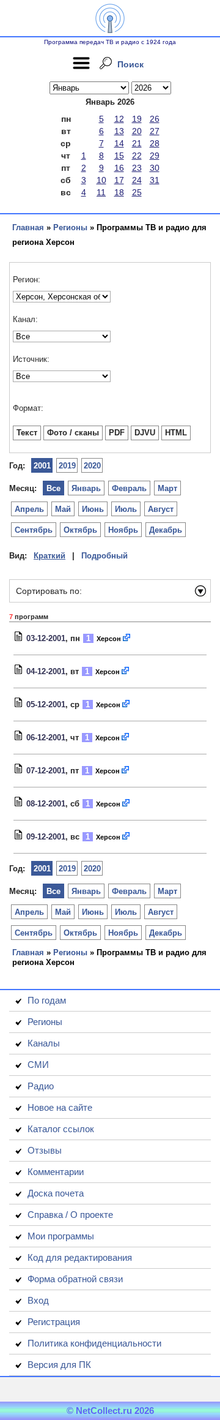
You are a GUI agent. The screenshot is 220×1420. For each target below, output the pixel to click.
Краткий (49, 555)
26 (155, 119)
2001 (42, 465)
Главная (28, 227)
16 (119, 168)
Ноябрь (123, 530)
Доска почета (56, 1193)
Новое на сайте (60, 1107)
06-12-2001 (45, 737)
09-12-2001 (45, 836)
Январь (86, 488)
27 (155, 131)
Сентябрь (34, 530)
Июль (126, 509)
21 (137, 143)
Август (161, 509)
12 (119, 119)
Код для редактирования (80, 1257)
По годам (47, 1000)
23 (137, 168)
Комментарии (56, 1171)
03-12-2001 (45, 638)
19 (137, 119)
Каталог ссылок (61, 1129)
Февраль (129, 488)
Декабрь (165, 530)
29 (155, 155)
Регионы (70, 227)
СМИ (38, 1064)
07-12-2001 (45, 770)
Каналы (44, 1043)
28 (155, 143)
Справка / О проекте (70, 1214)
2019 (67, 465)
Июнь (93, 509)
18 (119, 192)
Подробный (104, 555)
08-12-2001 (45, 803)
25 (137, 192)
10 (101, 180)
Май (63, 509)
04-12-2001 (45, 671)
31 (155, 180)
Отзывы (45, 1150)
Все (53, 488)
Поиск (130, 64)
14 (119, 143)
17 (119, 180)
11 (101, 192)
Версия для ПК (59, 1364)
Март (167, 488)
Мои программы (61, 1236)
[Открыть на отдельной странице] (127, 638)
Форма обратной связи (75, 1279)
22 (137, 155)
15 (119, 155)
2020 (92, 465)
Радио (41, 1086)
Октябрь (80, 530)
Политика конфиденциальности (94, 1343)
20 (137, 131)
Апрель (29, 509)
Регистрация (54, 1322)
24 (137, 180)
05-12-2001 (45, 704)
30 (155, 168)
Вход (38, 1300)
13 (119, 131)
